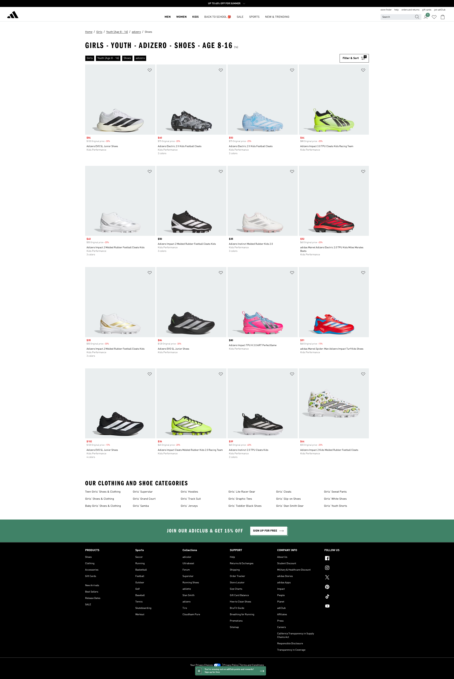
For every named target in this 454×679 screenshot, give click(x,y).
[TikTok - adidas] (346, 597)
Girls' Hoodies (189, 491)
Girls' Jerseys (189, 506)
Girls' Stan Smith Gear (290, 506)
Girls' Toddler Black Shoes (245, 506)
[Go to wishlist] (434, 17)
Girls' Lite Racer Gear (241, 491)
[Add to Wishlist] (150, 70)
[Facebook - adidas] (346, 558)
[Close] (199, 671)
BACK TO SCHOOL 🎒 (217, 17)
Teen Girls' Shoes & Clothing (103, 491)
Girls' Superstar (143, 491)
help (396, 10)
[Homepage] (12, 15)
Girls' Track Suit (191, 499)
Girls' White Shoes (335, 499)
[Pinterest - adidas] (346, 587)
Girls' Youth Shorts (335, 506)
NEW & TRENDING (277, 17)
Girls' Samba (141, 506)
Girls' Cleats (283, 491)
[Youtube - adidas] (346, 606)
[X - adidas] (346, 578)
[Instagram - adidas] (346, 568)
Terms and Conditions (252, 665)
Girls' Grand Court (144, 499)
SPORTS (254, 17)
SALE (240, 17)
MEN (168, 17)
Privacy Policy (230, 665)
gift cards (426, 10)
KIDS (195, 17)
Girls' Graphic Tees (240, 499)
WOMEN (181, 17)
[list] (212, 58)
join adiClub (439, 10)
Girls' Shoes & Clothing (99, 499)
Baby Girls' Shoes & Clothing (103, 506)
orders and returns (410, 10)
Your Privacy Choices (201, 665)
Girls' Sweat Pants (335, 491)
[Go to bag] (442, 17)
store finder (386, 10)
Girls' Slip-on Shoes (288, 499)
